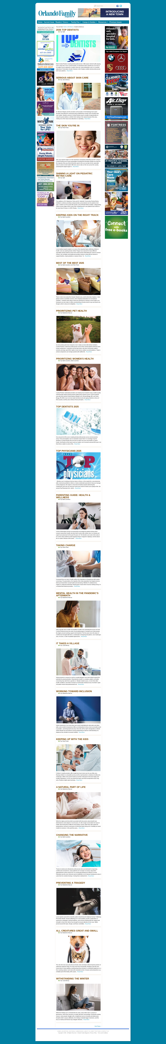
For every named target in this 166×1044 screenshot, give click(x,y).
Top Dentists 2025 (67, 406)
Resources (102, 22)
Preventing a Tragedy (70, 883)
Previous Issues (116, 22)
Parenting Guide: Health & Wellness (73, 496)
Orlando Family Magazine (57, 11)
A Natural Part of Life (71, 787)
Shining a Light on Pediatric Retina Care (74, 174)
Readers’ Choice (61, 22)
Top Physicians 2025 (68, 451)
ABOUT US (87, 1031)
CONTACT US (105, 1031)
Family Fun (74, 22)
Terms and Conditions (103, 1032)
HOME (59, 1031)
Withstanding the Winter (72, 978)
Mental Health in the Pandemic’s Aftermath (77, 594)
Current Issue (49, 22)
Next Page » (98, 1026)
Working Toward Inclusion (74, 691)
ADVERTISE (65, 1031)
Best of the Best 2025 (70, 263)
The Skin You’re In (67, 125)
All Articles (70, 27)
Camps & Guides (88, 22)
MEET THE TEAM (95, 1031)
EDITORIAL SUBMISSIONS (76, 1031)
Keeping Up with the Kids (72, 739)
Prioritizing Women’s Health (75, 358)
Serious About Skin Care (72, 77)
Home (40, 22)
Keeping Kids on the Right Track (77, 215)
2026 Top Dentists (67, 30)
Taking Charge (65, 545)
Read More (70, 71)
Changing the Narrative (72, 835)
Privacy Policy (93, 1032)
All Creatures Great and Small (77, 930)
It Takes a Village (67, 643)
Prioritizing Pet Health (71, 311)
